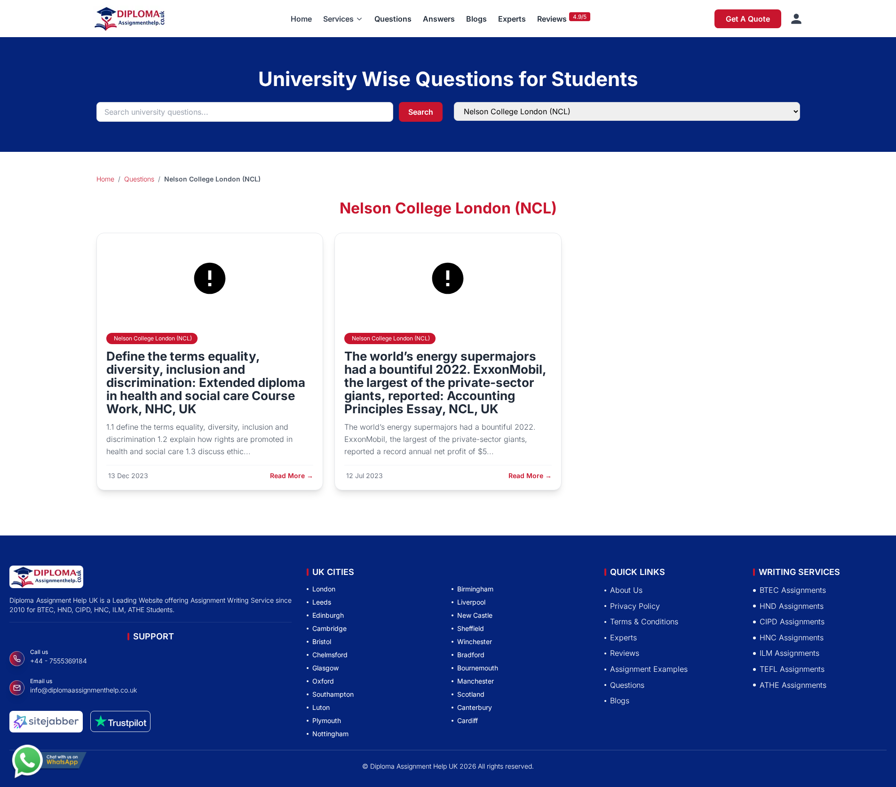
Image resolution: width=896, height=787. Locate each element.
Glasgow (325, 668)
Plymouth (326, 720)
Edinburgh (328, 615)
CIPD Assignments (792, 621)
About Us (626, 590)
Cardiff (467, 720)
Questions (393, 19)
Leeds (321, 602)
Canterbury (474, 707)
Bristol (321, 641)
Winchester (474, 641)
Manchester (475, 681)
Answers (439, 19)
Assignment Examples (649, 669)
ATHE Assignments (793, 685)
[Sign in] (796, 18)
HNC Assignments (792, 637)
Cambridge (329, 628)
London (323, 589)
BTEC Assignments (793, 590)
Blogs (476, 19)
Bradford (470, 655)
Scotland (470, 694)
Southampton (333, 694)
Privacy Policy (635, 606)
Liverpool (471, 602)
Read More (291, 476)
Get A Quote (748, 19)
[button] (343, 18)
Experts (512, 19)
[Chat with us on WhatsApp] (49, 757)
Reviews (552, 19)
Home (301, 19)
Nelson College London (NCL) (153, 338)
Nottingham (330, 734)
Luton (321, 707)
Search (420, 112)
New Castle (474, 615)
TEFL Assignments (792, 669)
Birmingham (475, 589)
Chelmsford (330, 655)
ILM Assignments (789, 653)
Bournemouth (477, 668)
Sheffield (470, 628)
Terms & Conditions (644, 621)
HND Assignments (792, 606)
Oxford (323, 681)
